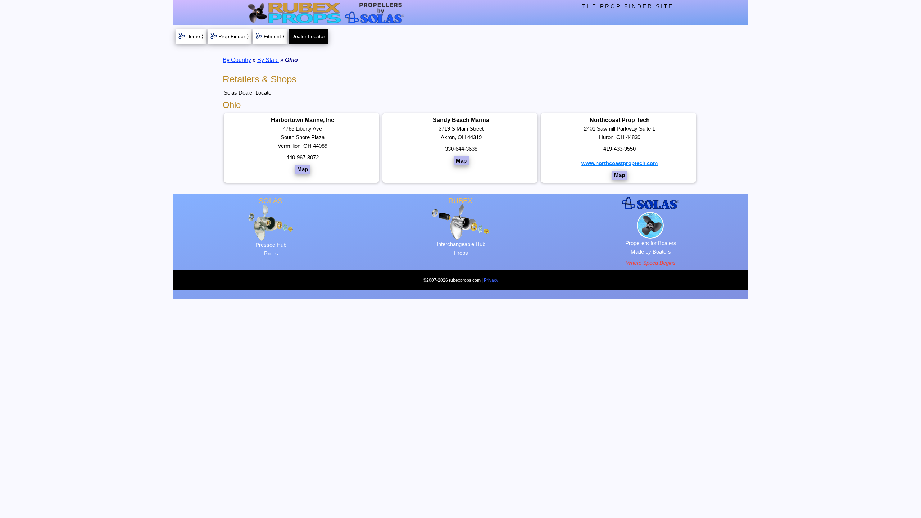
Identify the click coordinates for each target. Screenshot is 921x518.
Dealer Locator (308, 36)
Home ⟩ (194, 36)
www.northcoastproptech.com (619, 163)
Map (302, 169)
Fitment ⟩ (274, 36)
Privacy (491, 280)
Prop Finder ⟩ (233, 36)
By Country (237, 60)
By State (268, 60)
